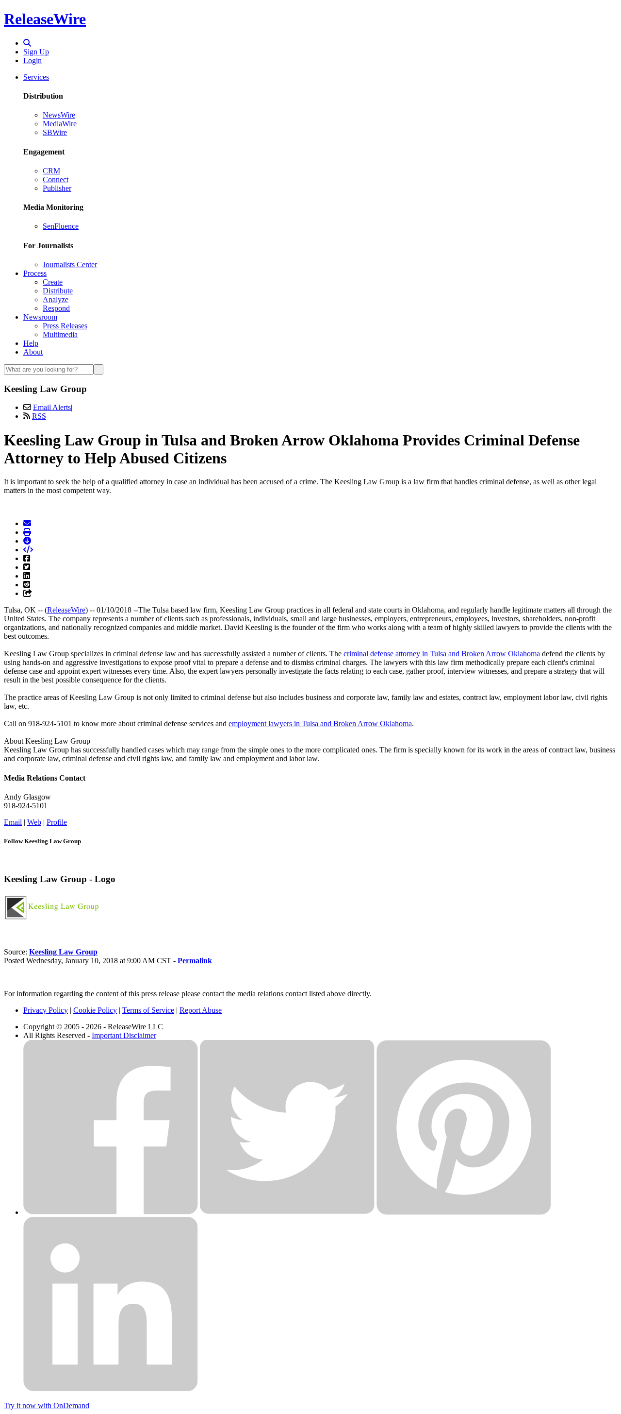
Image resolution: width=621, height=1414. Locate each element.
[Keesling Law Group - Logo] (52, 919)
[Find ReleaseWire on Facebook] (110, 1212)
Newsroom (40, 317)
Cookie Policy (95, 1010)
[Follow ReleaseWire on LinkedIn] (110, 1389)
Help (30, 343)
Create (53, 282)
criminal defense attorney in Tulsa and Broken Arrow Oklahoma (441, 653)
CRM (51, 171)
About (33, 352)
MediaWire (60, 123)
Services (36, 77)
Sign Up (36, 52)
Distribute (58, 291)
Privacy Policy (45, 1010)
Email (13, 822)
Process (35, 273)
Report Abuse (201, 1010)
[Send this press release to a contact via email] (27, 523)
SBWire (55, 132)
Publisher (57, 188)
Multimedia (60, 334)
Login (32, 60)
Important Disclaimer (124, 1035)
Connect (55, 179)
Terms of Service (148, 1010)
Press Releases (65, 326)
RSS (39, 416)
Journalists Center (70, 264)
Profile (57, 822)
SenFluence (61, 226)
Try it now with (46, 1405)
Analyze (55, 299)
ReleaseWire (45, 19)
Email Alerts (52, 407)
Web (34, 822)
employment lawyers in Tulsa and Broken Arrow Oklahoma (320, 723)
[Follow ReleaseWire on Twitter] (287, 1212)
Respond (56, 308)
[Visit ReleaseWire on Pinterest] (463, 1212)
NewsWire (59, 115)
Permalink (195, 960)
